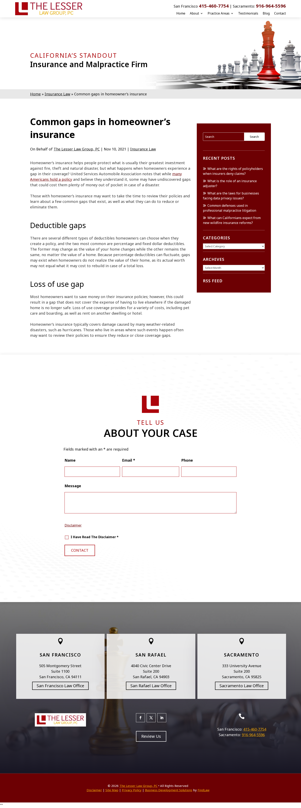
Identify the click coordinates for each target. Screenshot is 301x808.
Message (72, 485)
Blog (266, 13)
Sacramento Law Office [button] (242, 685)
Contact (280, 13)
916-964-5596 (271, 6)
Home (180, 13)
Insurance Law (143, 149)
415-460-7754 (214, 6)
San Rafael (151, 655)
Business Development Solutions (168, 790)
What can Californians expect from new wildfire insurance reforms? (232, 220)
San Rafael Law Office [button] (151, 685)
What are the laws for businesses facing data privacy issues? (231, 195)
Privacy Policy (131, 790)
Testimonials (248, 13)
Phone (187, 460)
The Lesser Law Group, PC (77, 149)
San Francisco (60, 655)
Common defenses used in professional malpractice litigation (229, 208)
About (194, 13)
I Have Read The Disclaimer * (95, 537)
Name (70, 460)
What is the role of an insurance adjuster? (230, 183)
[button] (297, 778)
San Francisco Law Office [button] (60, 685)
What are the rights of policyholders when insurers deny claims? (233, 171)
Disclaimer (73, 525)
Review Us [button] (151, 736)
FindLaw (203, 790)
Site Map (111, 790)
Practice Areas (219, 13)
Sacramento (241, 655)
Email (128, 460)
